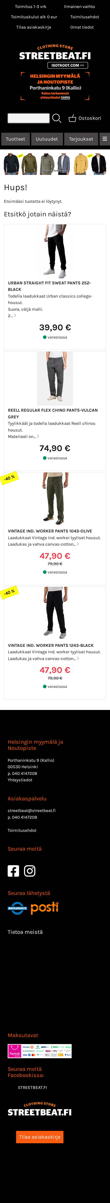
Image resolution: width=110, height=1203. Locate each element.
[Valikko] (105, 139)
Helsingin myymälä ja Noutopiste (35, 745)
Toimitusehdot (84, 16)
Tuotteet (15, 139)
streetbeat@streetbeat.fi (32, 810)
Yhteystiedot (20, 779)
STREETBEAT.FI (32, 1087)
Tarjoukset (81, 139)
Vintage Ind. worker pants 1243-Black (51, 645)
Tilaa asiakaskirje (33, 27)
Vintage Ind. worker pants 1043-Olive (50, 530)
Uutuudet (47, 139)
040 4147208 (24, 773)
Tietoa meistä (25, 932)
